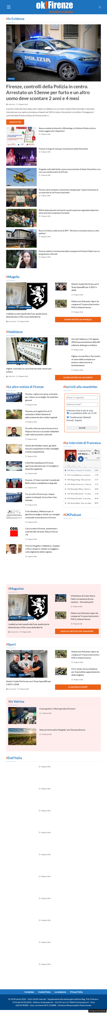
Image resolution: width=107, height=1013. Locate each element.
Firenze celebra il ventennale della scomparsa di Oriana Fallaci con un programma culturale (69, 252)
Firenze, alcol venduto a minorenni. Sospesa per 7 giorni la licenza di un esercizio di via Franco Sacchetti (68, 191)
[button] (100, 7)
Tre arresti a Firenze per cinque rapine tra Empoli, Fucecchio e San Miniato (41, 497)
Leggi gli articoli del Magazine (77, 631)
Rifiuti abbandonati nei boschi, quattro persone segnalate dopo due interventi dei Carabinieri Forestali (69, 211)
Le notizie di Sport (78, 687)
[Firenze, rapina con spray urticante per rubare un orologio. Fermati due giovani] (14, 397)
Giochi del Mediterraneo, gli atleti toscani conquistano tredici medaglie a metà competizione (42, 448)
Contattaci (29, 992)
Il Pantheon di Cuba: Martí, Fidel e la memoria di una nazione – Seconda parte (83, 598)
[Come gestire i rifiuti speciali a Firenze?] (22, 715)
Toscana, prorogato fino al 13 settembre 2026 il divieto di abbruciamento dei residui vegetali (41, 414)
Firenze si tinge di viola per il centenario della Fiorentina (63, 149)
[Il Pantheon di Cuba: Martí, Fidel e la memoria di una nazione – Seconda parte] (61, 598)
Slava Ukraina (25, 307)
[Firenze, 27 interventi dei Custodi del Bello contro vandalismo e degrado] (14, 483)
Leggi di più (15, 122)
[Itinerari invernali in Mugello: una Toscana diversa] (22, 736)
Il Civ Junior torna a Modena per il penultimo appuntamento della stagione (85, 672)
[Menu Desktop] (8, 7)
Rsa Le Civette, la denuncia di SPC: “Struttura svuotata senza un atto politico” (69, 232)
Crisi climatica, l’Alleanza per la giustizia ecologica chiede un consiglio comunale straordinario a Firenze (42, 514)
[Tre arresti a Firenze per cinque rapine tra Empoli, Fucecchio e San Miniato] (14, 497)
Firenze (11, 79)
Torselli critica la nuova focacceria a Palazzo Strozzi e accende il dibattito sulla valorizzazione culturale (42, 431)
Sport (21, 675)
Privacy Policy (76, 992)
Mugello (12, 307)
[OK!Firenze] (54, 7)
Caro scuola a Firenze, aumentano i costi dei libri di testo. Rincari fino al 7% (41, 531)
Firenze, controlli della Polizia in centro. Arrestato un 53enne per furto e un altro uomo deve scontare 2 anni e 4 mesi (48, 92)
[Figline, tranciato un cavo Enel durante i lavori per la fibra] (29, 351)
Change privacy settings (97, 1011)
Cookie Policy (44, 992)
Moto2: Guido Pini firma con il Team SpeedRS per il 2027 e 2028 (85, 287)
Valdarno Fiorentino (17, 362)
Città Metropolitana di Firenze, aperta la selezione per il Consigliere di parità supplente (42, 465)
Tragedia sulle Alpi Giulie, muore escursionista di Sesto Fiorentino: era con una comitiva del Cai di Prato (69, 170)
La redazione (60, 992)
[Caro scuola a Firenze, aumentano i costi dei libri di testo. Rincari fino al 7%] (14, 531)
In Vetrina (16, 701)
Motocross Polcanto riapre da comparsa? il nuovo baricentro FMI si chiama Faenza (85, 304)
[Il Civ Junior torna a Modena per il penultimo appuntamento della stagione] (61, 671)
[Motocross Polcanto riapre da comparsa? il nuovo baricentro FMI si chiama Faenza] (61, 304)
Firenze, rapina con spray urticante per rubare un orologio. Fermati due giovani (41, 397)
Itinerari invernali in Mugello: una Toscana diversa (62, 729)
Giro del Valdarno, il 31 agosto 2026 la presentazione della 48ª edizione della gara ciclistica (85, 342)
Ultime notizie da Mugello (78, 319)
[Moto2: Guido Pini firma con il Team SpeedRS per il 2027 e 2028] (61, 286)
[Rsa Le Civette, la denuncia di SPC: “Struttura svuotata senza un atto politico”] (21, 238)
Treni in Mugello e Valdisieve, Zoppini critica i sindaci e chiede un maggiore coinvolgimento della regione (42, 548)
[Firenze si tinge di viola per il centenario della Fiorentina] (21, 156)
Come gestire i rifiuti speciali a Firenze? (57, 708)
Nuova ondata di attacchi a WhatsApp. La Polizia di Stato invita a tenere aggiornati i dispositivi (67, 129)
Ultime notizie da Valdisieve (78, 377)
